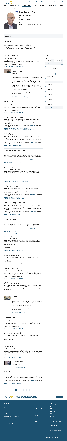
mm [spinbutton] (48, 60)
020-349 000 (7, 414)
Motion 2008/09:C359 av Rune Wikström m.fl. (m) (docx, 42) (16, 164)
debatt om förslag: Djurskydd (20, 313)
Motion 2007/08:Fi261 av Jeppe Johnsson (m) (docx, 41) (15, 384)
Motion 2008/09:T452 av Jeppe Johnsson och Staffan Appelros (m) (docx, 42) (19, 129)
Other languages (45, 1)
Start (4, 8)
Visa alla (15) (57, 107)
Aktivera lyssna (56, 1)
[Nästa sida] (33, 390)
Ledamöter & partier (10, 8)
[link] (13, 390)
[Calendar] (52, 60)
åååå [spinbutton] (46, 60)
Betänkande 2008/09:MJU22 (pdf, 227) (20, 96)
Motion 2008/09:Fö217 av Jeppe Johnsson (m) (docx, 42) (15, 250)
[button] (14, 5)
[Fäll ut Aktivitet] (62, 63)
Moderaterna (29, 17)
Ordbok (51, 1)
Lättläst (27, 1)
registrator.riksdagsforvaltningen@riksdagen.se (14, 425)
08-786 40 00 (7, 407)
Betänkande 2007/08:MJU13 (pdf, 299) (20, 312)
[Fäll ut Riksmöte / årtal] (62, 82)
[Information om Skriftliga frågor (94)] (55, 74)
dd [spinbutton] (50, 60)
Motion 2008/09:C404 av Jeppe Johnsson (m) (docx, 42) (15, 146)
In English (38, 1)
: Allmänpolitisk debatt (19, 367)
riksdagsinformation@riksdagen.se (12, 416)
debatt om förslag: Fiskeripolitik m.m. (21, 97)
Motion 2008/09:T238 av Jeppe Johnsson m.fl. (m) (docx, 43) (16, 181)
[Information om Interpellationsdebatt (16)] (57, 68)
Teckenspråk (33, 1)
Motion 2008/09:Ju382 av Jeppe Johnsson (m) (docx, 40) (15, 233)
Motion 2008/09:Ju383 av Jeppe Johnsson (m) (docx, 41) (15, 215)
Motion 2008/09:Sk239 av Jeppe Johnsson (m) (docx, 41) (15, 198)
